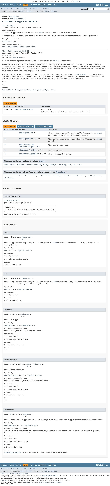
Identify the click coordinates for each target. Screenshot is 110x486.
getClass (29, 165)
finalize (20, 165)
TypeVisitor (7, 41)
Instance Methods (25, 126)
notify (45, 165)
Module (11, 5)
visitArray (8, 176)
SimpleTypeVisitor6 (28, 47)
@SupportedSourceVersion (12, 51)
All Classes (46, 8)
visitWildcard (9, 178)
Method (28, 11)
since (17, 200)
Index (50, 5)
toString (62, 165)
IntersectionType (27, 147)
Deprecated (42, 5)
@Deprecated (9, 200)
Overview (4, 5)
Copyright (4, 480)
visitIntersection (26, 145)
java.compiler (14, 16)
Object (11, 55)
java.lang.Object (8, 25)
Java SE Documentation (50, 475)
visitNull (67, 176)
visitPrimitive (79, 176)
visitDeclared (20, 176)
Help (55, 5)
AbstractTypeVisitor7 (10, 47)
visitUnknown (24, 154)
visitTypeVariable (94, 176)
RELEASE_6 (27, 51)
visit (21, 133)
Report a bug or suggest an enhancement (14, 473)
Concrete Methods (44, 126)
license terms (77, 1)
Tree (35, 5)
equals (12, 165)
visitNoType (57, 176)
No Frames (34, 8)
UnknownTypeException (12, 452)
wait (69, 165)
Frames (26, 8)
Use (30, 5)
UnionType (32, 150)
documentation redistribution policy (50, 482)
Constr (21, 11)
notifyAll (53, 165)
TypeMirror (28, 133)
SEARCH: (84, 9)
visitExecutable (44, 176)
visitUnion (23, 150)
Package (19, 5)
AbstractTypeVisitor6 (24, 109)
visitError (31, 176)
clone (6, 165)
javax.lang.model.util (17, 18)
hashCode (37, 165)
